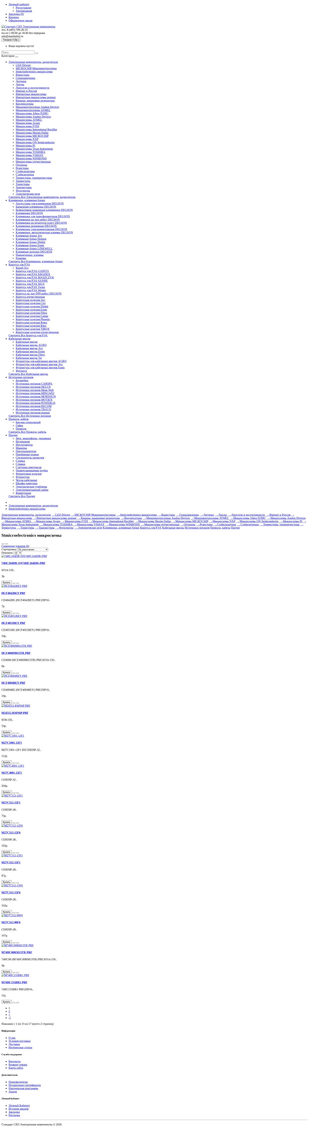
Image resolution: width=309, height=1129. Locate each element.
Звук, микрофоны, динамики (33, 438)
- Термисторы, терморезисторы (279, 524)
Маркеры (21, 447)
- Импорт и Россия (278, 514)
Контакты (15, 1061)
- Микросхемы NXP (222, 521)
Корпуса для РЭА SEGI (30, 283)
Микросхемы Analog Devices (33, 116)
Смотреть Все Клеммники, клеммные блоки (36, 261)
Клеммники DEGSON (29, 213)
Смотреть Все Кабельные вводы (28, 373)
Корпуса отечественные (30, 296)
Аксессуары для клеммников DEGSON (40, 203)
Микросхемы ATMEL (29, 119)
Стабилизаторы (25, 171)
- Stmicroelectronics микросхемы (136, 514)
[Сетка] (6, 543)
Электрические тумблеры (31, 486)
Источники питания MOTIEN (34, 399)
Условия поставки (20, 1040)
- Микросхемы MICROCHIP (190, 521)
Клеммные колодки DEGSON (34, 251)
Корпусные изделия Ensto (31, 309)
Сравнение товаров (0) (15, 546)
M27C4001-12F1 (11, 772)
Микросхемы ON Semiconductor (35, 142)
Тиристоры (23, 184)
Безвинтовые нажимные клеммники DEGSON (44, 209)
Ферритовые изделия (28, 473)
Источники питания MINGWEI (35, 393)
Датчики (21, 81)
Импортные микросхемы (31, 94)
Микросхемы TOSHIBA (30, 152)
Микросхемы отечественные (33, 161)
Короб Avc (22, 267)
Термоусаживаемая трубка (32, 470)
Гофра (19, 425)
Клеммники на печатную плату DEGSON (41, 222)
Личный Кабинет (19, 1105)
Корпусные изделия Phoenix (33, 319)
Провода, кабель (19, 419)
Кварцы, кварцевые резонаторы (35, 100)
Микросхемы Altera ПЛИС (32, 113)
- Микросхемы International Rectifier (111, 521)
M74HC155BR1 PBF (14, 982)
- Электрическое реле (88, 527)
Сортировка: (9, 549)
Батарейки (22, 380)
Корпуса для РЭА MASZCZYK (35, 277)
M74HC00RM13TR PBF (16, 952)
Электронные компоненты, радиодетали (33, 61)
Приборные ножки (27, 454)
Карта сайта (16, 1067)
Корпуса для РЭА (19, 264)
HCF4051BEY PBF (13, 622)
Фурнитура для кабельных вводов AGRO (41, 361)
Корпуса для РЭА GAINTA (32, 271)
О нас (12, 1037)
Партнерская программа (23, 1088)
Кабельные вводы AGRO (31, 345)
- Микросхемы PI (290, 521)
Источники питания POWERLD (35, 402)
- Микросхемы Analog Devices (286, 518)
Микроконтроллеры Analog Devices (37, 106)
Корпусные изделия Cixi (30, 303)
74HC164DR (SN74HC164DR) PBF (23, 563)
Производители (18, 1081)
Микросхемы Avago (28, 123)
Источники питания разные (33, 412)
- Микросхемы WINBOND (122, 524)
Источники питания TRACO (33, 409)
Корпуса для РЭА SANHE (32, 280)
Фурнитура (23, 476)
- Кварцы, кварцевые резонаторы (98, 518)
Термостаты (23, 180)
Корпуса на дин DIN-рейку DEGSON (39, 293)
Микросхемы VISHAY (29, 155)
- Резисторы (204, 524)
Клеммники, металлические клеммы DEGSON (44, 232)
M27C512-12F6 (10, 832)
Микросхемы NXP (27, 139)
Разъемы (21, 258)
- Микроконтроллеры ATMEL (209, 518)
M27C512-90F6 (10, 922)
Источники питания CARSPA (34, 383)
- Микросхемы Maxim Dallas (152, 521)
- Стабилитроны (248, 524)
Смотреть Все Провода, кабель (27, 431)
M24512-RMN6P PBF (14, 712)
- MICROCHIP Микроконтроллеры (93, 514)
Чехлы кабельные (26, 480)
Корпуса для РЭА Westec (31, 290)
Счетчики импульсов (28, 467)
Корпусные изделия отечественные (37, 332)
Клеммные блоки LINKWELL (34, 248)
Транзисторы (24, 187)
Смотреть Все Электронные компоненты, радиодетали (42, 197)
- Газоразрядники (187, 514)
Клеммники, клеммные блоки (27, 200)
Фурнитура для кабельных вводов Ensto (40, 367)
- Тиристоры (25, 527)
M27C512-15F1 (10, 862)
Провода (21, 428)
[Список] (2, 543)
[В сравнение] (17, 583)
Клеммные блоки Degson (31, 238)
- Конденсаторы (131, 518)
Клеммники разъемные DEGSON (36, 226)
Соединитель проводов (30, 457)
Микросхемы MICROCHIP (32, 135)
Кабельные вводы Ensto (30, 351)
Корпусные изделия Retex (31, 322)
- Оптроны (187, 524)
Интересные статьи (20, 1047)
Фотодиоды (23, 190)
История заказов (19, 1108)
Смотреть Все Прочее (22, 496)
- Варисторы (166, 514)
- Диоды (221, 514)
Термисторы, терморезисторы (34, 177)
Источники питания (21, 377)
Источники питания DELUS (33, 386)
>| (10, 1017)
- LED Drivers (61, 514)
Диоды (20, 84)
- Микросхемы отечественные (160, 524)
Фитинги (21, 370)
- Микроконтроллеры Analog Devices (166, 518)
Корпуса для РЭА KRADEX (33, 274)
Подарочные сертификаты (25, 1085)
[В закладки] (14, 583)
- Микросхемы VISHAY (88, 524)
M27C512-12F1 (10, 802)
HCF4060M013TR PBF (16, 652)
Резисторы (22, 168)
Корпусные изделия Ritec (31, 325)
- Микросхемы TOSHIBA (55, 524)
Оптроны (21, 164)
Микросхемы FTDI (27, 126)
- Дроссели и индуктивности (246, 514)
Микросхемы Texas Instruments (34, 148)
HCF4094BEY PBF (13, 682)
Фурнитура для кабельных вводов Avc (39, 364)
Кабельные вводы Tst (29, 357)
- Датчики (207, 514)
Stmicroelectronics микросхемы (34, 71)
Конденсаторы (24, 103)
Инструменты (24, 444)
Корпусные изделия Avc (30, 300)
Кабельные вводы (19, 338)
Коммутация (23, 493)
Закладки (14, 1111)
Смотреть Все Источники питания (30, 415)
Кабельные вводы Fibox (30, 354)
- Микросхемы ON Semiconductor (257, 521)
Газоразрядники (25, 78)
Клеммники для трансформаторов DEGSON (43, 216)
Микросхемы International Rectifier (36, 129)
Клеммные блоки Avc (29, 235)
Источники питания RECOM (34, 406)
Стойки (20, 460)
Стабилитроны (25, 174)
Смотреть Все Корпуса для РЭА (28, 335)
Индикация (23, 441)
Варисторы (22, 74)
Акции (13, 1091)
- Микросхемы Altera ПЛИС (247, 518)
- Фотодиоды (64, 527)
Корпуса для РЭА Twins (30, 287)
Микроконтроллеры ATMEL (33, 110)
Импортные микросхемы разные (36, 97)
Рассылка (14, 1115)
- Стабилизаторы (224, 524)
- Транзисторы (45, 527)
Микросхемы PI (25, 145)
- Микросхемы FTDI (74, 521)
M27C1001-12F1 (11, 742)
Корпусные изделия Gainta (32, 316)
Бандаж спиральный (28, 422)
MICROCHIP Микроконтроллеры (36, 68)
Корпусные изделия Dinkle (32, 306)
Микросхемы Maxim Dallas (32, 132)
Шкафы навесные (26, 483)
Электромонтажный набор (32, 489)
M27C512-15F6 (10, 892)
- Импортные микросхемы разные (54, 518)
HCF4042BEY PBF (13, 593)
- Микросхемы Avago (46, 521)
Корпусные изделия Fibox (31, 312)
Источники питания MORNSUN (36, 396)
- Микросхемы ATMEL (16, 521)
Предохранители (26, 451)
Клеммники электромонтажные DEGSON (41, 229)
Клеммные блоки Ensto (30, 245)
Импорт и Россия (26, 90)
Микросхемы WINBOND (31, 158)
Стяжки (20, 464)
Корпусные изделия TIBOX (33, 328)
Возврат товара (18, 1064)
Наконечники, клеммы (29, 254)
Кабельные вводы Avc (29, 348)
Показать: (7, 552)
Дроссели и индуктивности (32, 87)
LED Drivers (23, 65)
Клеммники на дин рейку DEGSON (38, 219)
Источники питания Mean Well (34, 390)
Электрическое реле (28, 193)
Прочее (13, 435)
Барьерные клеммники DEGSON (36, 206)
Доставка (14, 1044)
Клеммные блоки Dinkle (30, 242)
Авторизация (24, 10)
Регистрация (23, 7)
